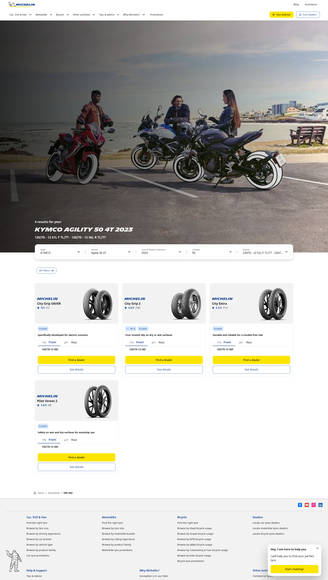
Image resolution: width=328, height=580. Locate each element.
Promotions (156, 14)
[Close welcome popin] (317, 548)
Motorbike (54, 493)
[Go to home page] (22, 4)
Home (41, 493)
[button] (78, 252)
